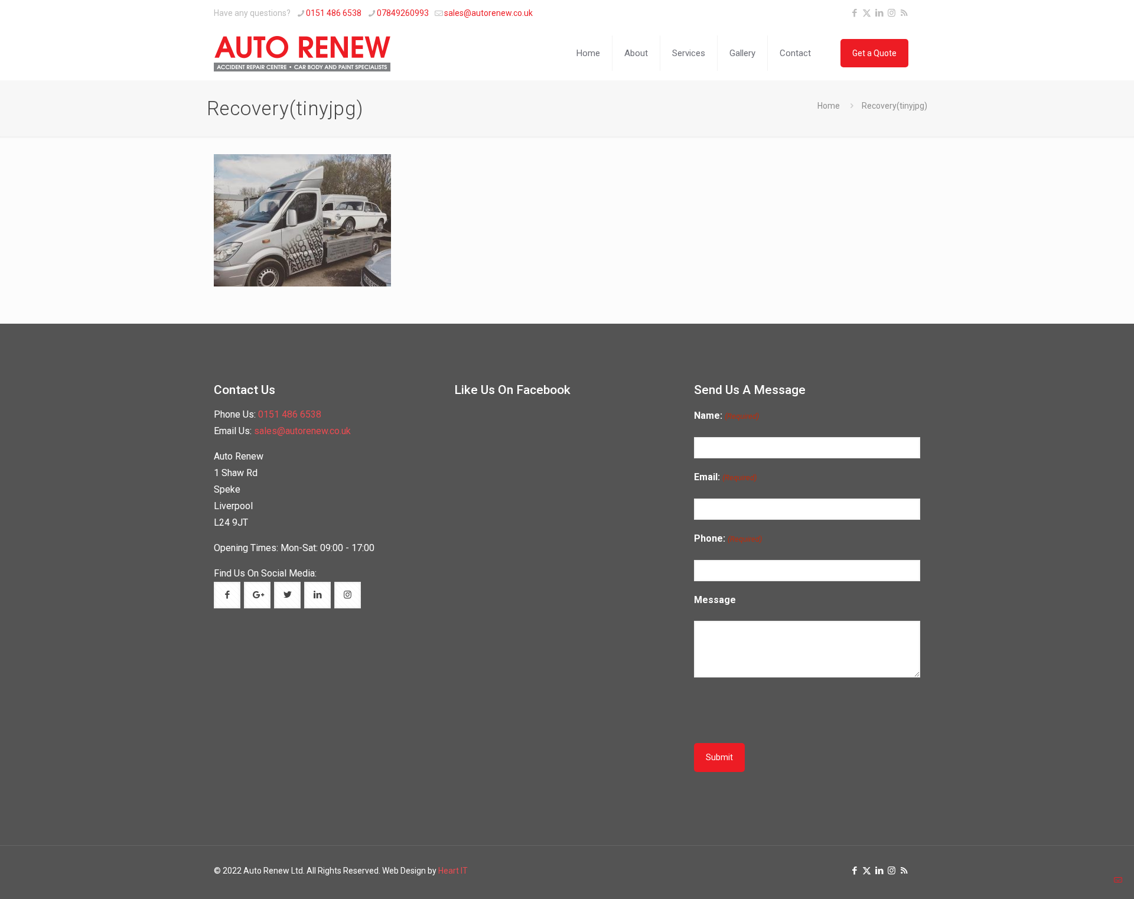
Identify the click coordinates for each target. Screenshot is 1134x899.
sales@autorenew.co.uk (488, 13)
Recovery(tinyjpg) (894, 105)
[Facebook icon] (854, 13)
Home (828, 105)
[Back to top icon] (1085, 879)
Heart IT (453, 870)
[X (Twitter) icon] (866, 13)
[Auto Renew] (302, 53)
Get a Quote (874, 53)
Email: (725, 477)
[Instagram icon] (891, 13)
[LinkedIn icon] (879, 13)
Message (715, 599)
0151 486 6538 (333, 13)
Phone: (727, 538)
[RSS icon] (904, 13)
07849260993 (403, 13)
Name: (726, 415)
